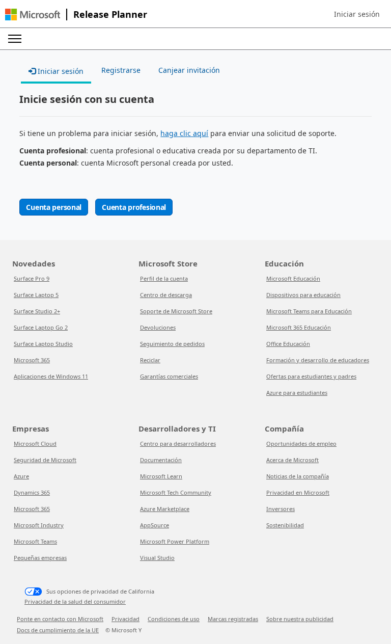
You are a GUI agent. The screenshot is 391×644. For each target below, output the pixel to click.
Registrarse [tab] (121, 70)
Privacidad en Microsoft (297, 492)
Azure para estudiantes (296, 392)
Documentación (161, 460)
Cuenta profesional (134, 207)
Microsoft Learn (161, 476)
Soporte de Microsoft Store (176, 311)
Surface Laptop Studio (43, 343)
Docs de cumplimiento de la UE (58, 630)
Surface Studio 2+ (37, 311)
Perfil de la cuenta (164, 278)
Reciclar (150, 360)
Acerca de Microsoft (292, 460)
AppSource (154, 525)
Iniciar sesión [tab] (59, 71)
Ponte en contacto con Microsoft (60, 619)
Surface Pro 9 (31, 278)
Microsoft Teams (35, 541)
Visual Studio (157, 557)
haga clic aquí (184, 133)
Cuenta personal (53, 207)
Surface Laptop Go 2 (41, 327)
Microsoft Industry (39, 525)
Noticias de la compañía (297, 476)
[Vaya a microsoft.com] (32, 14)
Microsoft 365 (32, 360)
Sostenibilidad (285, 525)
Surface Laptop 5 (36, 295)
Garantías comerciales (169, 376)
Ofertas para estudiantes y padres (311, 376)
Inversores (280, 509)
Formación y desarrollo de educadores (317, 360)
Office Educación (288, 343)
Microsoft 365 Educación (298, 327)
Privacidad (125, 619)
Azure (21, 476)
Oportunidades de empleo (301, 443)
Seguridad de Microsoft (45, 460)
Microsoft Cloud (35, 443)
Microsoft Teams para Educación (309, 311)
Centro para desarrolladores (178, 443)
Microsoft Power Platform (174, 541)
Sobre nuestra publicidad (299, 619)
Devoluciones (158, 327)
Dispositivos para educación (303, 295)
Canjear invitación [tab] (189, 70)
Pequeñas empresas (40, 557)
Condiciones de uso (174, 619)
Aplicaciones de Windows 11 (51, 376)
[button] (357, 14)
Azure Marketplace (164, 509)
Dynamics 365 (32, 492)
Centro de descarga (166, 295)
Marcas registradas (233, 619)
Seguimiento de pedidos (172, 343)
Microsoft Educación (293, 278)
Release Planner (110, 14)
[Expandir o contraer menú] (15, 38)
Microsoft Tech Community (175, 492)
